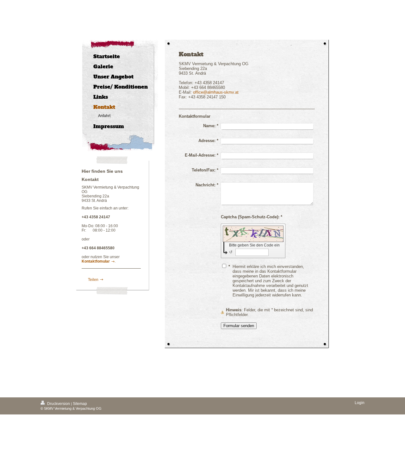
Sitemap (80, 403)
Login (359, 403)
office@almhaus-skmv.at (216, 92)
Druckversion (58, 403)
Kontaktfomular (96, 261)
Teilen (92, 279)
